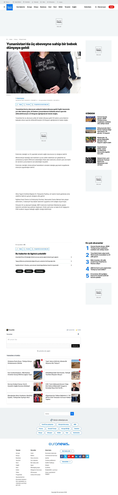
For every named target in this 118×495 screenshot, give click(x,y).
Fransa (41, 428)
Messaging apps (35, 467)
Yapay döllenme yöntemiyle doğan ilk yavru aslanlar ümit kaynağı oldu (35, 261)
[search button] (57, 2)
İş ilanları (47, 467)
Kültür (61, 7)
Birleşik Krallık (22, 39)
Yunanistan (39, 271)
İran (67, 432)
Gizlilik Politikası (49, 462)
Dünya (36, 7)
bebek (19, 271)
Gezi (49, 7)
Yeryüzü (67, 7)
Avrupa (29, 7)
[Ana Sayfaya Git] (9, 7)
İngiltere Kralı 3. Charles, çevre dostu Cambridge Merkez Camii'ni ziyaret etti (37, 265)
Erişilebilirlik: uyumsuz (51, 470)
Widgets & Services (36, 470)
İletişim (47, 465)
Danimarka (76, 432)
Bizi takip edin (35, 462)
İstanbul (76, 428)
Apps (32, 465)
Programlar (19, 474)
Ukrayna (49, 432)
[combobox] (66, 2)
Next (55, 7)
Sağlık (74, 7)
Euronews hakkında (50, 453)
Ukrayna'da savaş (63, 424)
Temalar (18, 450)
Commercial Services (51, 455)
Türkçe (7, 2)
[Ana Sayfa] (7, 39)
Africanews (34, 472)
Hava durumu (34, 458)
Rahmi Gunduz (20, 98)
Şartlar (47, 458)
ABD (75, 424)
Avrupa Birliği (65, 428)
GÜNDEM (90, 113)
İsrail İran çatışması (47, 424)
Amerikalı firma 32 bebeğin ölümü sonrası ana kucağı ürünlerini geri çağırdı (37, 257)
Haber (10, 39)
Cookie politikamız (50, 460)
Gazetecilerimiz (20, 477)
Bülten (32, 455)
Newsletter (65, 461)
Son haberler (20, 7)
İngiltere (28, 271)
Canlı (111, 7)
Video (17, 472)
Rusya (40, 432)
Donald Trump (52, 428)
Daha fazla (48, 450)
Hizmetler (33, 450)
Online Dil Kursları (35, 474)
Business (43, 7)
